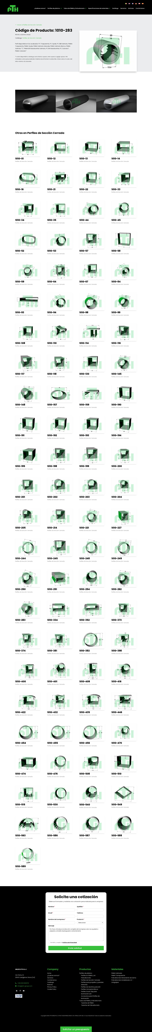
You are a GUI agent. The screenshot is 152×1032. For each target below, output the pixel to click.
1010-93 (19, 312)
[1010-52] (28, 240)
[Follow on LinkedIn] (16, 990)
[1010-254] (92, 578)
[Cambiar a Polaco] (139, 3)
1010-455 (52, 743)
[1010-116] (124, 332)
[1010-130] (92, 363)
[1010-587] (92, 824)
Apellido (80, 907)
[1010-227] (124, 517)
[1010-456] (92, 732)
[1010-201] (28, 486)
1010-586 (52, 835)
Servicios (123, 8)
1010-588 (116, 835)
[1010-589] (28, 855)
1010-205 (20, 527)
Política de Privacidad (70, 942)
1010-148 (20, 404)
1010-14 (115, 158)
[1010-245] (60, 547)
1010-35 (51, 220)
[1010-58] (124, 240)
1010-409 (84, 681)
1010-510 (116, 773)
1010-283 (20, 620)
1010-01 (19, 158)
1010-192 (52, 435)
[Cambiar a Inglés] (129, 3)
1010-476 (52, 773)
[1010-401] (60, 670)
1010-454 (20, 743)
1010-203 (84, 497)
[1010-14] (124, 148)
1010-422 (20, 712)
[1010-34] (28, 209)
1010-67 (83, 281)
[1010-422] (28, 701)
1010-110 (52, 343)
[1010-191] (28, 424)
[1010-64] (60, 271)
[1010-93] (28, 301)
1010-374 (20, 650)
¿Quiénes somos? (40, 8)
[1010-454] (28, 732)
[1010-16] (28, 178)
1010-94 (51, 312)
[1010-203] (92, 486)
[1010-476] (60, 763)
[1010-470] (124, 732)
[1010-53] (60, 240)
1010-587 (84, 835)
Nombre (51, 907)
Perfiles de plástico (54, 8)
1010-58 (116, 250)
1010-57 (83, 250)
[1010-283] (28, 609)
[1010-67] (92, 271)
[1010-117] (28, 363)
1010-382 (84, 650)
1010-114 (84, 343)
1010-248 (84, 558)
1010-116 (116, 343)
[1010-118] (60, 363)
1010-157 (52, 404)
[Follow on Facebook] (20, 990)
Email (50, 913)
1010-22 (83, 189)
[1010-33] (124, 178)
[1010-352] (92, 609)
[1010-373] (124, 609)
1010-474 (20, 773)
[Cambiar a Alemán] (136, 3)
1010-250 (20, 589)
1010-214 (52, 527)
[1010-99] (124, 301)
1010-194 (116, 435)
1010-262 (116, 589)
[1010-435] (92, 701)
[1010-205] (28, 517)
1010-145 (116, 373)
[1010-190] (124, 394)
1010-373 (116, 620)
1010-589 (20, 866)
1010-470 (116, 743)
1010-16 (19, 189)
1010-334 (52, 620)
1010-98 (83, 312)
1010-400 (20, 681)
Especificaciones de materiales (98, 8)
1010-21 (51, 189)
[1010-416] (124, 670)
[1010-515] (28, 793)
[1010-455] (60, 732)
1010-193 (84, 435)
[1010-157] (60, 394)
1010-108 (20, 343)
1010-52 (19, 250)
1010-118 (52, 373)
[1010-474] (28, 763)
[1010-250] (28, 578)
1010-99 (115, 312)
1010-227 (116, 527)
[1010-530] (60, 793)
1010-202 (52, 497)
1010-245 (52, 558)
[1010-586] (60, 824)
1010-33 (115, 189)
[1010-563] (28, 824)
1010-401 (52, 681)
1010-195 (20, 466)
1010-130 (84, 373)
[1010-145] (124, 363)
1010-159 (84, 404)
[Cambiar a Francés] (132, 3)
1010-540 (84, 804)
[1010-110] (60, 332)
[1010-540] (92, 793)
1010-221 (84, 527)
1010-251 (52, 589)
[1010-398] (124, 640)
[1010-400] (28, 670)
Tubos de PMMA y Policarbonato (74, 8)
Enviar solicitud (75, 948)
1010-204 (116, 497)
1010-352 (84, 620)
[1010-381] (60, 640)
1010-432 (52, 712)
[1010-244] (28, 547)
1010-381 (52, 650)
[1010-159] (92, 394)
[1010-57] (92, 240)
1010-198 (52, 466)
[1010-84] (124, 271)
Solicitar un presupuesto (76, 1029)
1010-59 (19, 281)
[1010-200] (124, 455)
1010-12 (51, 158)
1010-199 (84, 466)
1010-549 (116, 804)
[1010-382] (92, 640)
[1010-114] (92, 332)
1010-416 (116, 681)
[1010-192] (60, 424)
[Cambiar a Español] (142, 3)
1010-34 (19, 220)
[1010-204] (124, 486)
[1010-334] (60, 609)
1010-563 (20, 835)
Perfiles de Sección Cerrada (32, 38)
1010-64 (51, 281)
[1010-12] (60, 148)
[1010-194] (124, 424)
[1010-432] (60, 701)
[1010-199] (92, 455)
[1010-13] (92, 148)
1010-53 (51, 250)
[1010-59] (28, 271)
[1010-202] (60, 486)
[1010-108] (28, 332)
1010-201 (20, 497)
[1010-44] (92, 209)
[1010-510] (124, 763)
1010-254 (84, 589)
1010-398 (116, 650)
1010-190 (116, 404)
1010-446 (116, 712)
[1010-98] (92, 301)
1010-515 (20, 804)
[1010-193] (92, 424)
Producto (80, 919)
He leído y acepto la (63, 942)
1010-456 (84, 743)
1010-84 (116, 281)
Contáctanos (140, 8)
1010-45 (116, 220)
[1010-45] (124, 209)
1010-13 (83, 158)
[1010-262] (124, 578)
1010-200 (116, 466)
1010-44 (84, 220)
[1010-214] (60, 517)
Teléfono (80, 913)
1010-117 (19, 373)
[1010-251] (60, 578)
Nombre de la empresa (56, 919)
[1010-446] (124, 701)
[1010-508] (92, 763)
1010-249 (116, 558)
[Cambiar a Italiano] (126, 3)
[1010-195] (28, 455)
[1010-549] (124, 793)
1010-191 (19, 435)
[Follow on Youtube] (23, 990)
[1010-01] (28, 148)
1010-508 (84, 773)
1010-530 (52, 804)
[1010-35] (60, 209)
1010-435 (84, 712)
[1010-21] (60, 178)
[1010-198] (60, 455)
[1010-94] (60, 301)
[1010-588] (124, 824)
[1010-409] (92, 670)
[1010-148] (28, 394)
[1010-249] (124, 547)
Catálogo (115, 8)
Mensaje (51, 926)
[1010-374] (28, 640)
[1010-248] (92, 547)
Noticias (131, 8)
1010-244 (20, 558)
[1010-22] (92, 178)
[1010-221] (92, 517)
